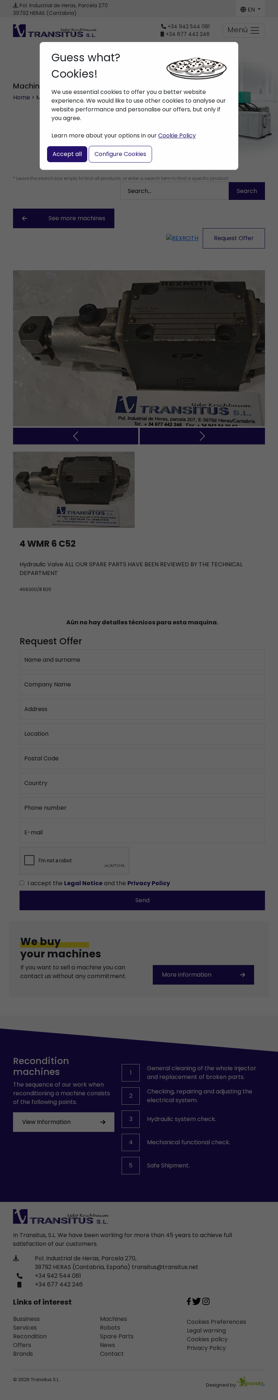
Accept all (67, 154)
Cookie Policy (177, 135)
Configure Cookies (120, 154)
